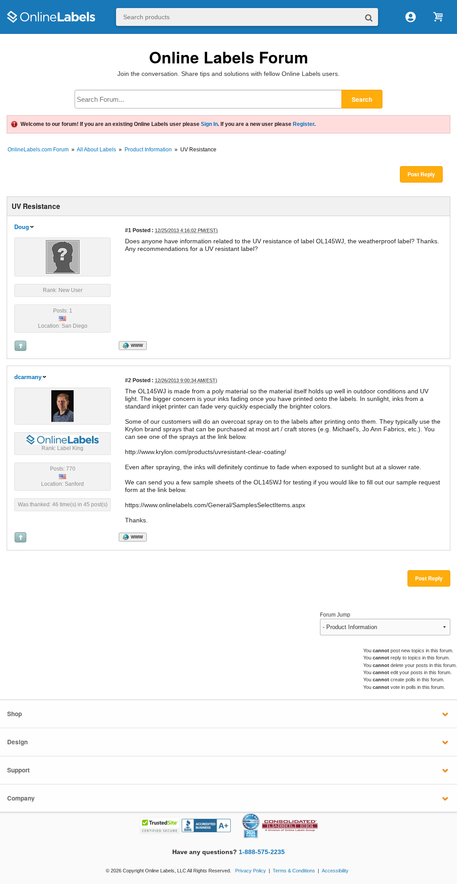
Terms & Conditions (294, 870)
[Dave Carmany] (62, 405)
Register (303, 124)
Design (17, 742)
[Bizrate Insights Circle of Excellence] (256, 814)
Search (362, 99)
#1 (128, 230)
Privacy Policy (250, 870)
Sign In (209, 124)
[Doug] (62, 256)
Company (21, 798)
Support (18, 770)
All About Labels (96, 149)
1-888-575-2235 (262, 852)
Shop (14, 713)
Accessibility (335, 870)
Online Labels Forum (228, 57)
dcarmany (28, 377)
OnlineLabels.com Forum (38, 149)
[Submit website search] (368, 17)
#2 (128, 380)
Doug (21, 227)
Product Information (148, 149)
